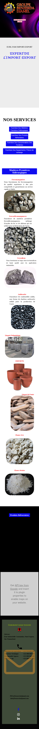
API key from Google (19, 586)
